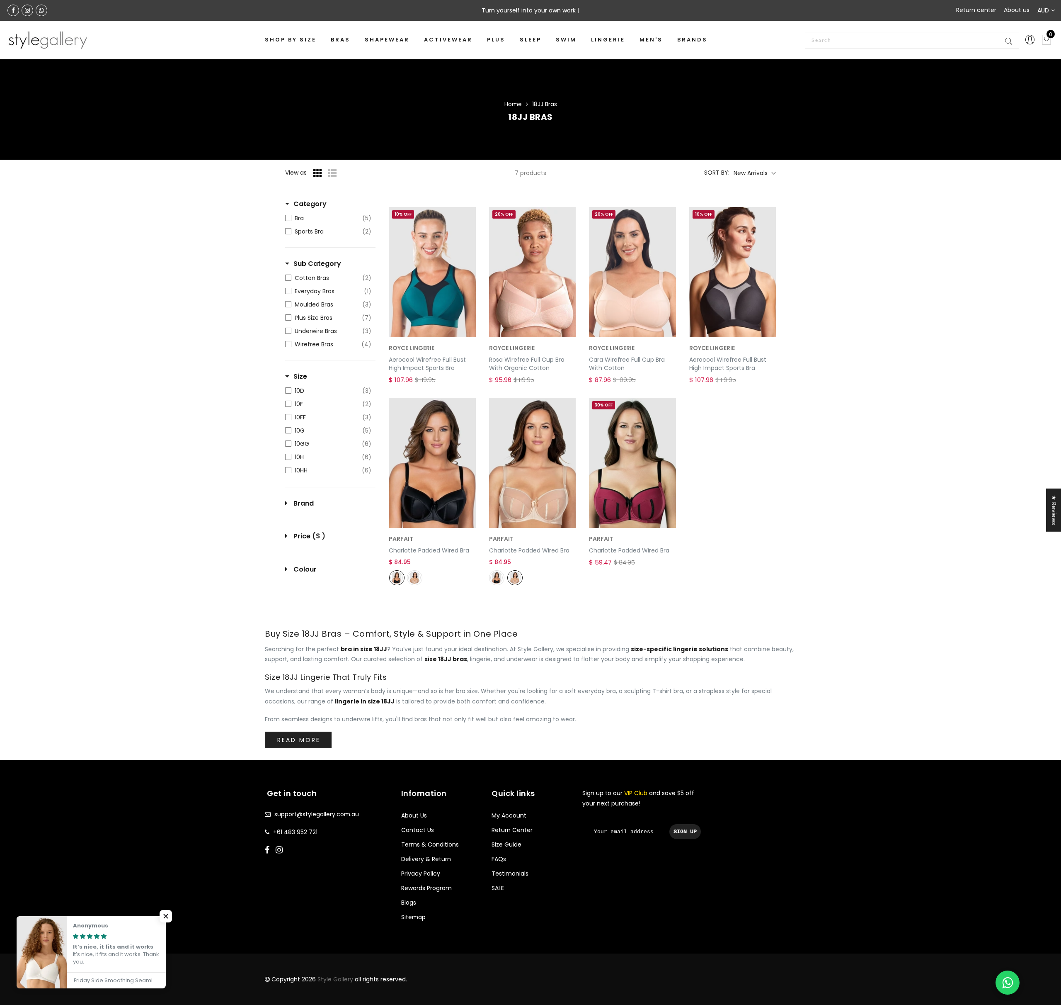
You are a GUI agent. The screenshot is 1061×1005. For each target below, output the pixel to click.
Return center (976, 10)
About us (1017, 10)
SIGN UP (685, 831)
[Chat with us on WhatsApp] (1008, 983)
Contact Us (417, 830)
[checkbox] (328, 218)
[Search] (1009, 40)
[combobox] (912, 40)
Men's (651, 40)
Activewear (448, 40)
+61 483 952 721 (295, 832)
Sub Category (317, 263)
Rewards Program (426, 888)
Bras (340, 40)
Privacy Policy (420, 873)
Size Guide (506, 844)
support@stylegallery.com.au (316, 814)
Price (309, 536)
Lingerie (608, 40)
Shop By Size (290, 40)
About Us (414, 815)
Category (310, 204)
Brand (303, 503)
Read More (298, 740)
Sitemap (413, 917)
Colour (305, 569)
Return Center (512, 830)
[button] (166, 916)
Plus (496, 40)
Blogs (408, 902)
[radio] (397, 577)
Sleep (530, 40)
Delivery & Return (426, 859)
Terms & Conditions (430, 844)
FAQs (499, 859)
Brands (692, 40)
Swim (566, 40)
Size (300, 376)
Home (513, 104)
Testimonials (510, 873)
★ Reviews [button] (1054, 510)
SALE (498, 888)
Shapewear (387, 40)
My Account (509, 815)
